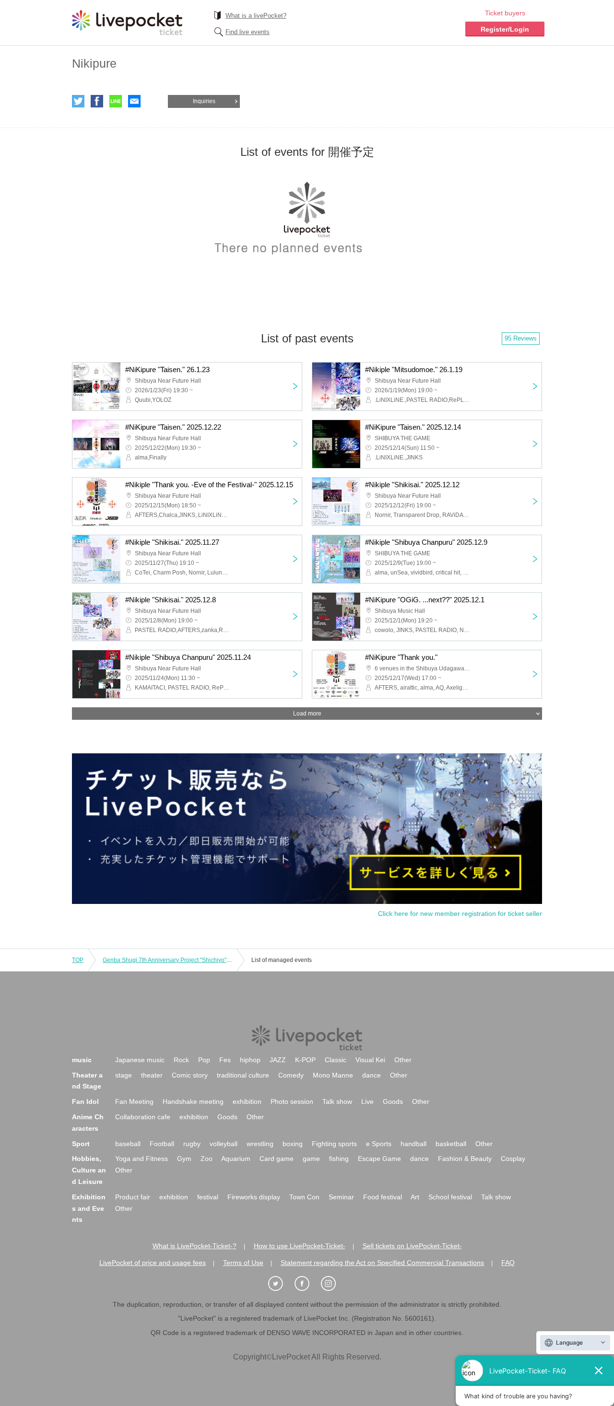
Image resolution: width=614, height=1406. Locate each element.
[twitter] (280, 1284)
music (82, 1060)
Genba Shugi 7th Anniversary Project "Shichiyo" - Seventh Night (185, 960)
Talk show (337, 1101)
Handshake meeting (193, 1101)
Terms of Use (243, 1262)
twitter (78, 101)
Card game (277, 1158)
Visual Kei (370, 1060)
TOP (77, 960)
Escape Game (379, 1158)
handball (413, 1144)
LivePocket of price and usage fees (152, 1262)
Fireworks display (253, 1197)
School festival (450, 1197)
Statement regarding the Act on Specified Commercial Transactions (382, 1262)
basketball (451, 1144)
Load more (307, 713)
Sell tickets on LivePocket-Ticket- (412, 1246)
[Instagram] (333, 1284)
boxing (293, 1144)
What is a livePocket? (255, 15)
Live (367, 1101)
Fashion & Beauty (465, 1158)
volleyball (223, 1144)
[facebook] (307, 1284)
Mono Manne (333, 1075)
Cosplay (513, 1158)
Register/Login (505, 29)
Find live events (247, 31)
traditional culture (243, 1075)
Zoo (207, 1158)
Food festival (382, 1197)
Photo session (292, 1101)
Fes (225, 1060)
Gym (184, 1158)
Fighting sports (334, 1144)
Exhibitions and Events (89, 1208)
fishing (339, 1158)
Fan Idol (85, 1101)
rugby (192, 1144)
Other (403, 1060)
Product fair (132, 1197)
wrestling (260, 1144)
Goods (393, 1101)
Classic (335, 1060)
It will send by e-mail (134, 101)
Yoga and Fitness (141, 1158)
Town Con (304, 1197)
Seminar (341, 1197)
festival (207, 1197)
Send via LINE (115, 101)
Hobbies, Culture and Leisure (89, 1170)
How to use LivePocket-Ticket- (299, 1246)
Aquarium (235, 1158)
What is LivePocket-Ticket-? (194, 1246)
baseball (128, 1144)
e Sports (378, 1144)
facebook (97, 101)
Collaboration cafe (142, 1117)
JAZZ (278, 1060)
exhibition (247, 1101)
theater (152, 1075)
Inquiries (204, 101)
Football (162, 1144)
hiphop (250, 1060)
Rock (181, 1060)
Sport (81, 1144)
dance (371, 1075)
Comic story (190, 1075)
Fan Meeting (134, 1101)
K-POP (305, 1060)
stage (123, 1075)
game (311, 1158)
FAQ (508, 1262)
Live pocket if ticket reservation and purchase (127, 22)
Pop (204, 1060)
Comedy (291, 1075)
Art (415, 1197)
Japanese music (140, 1060)
